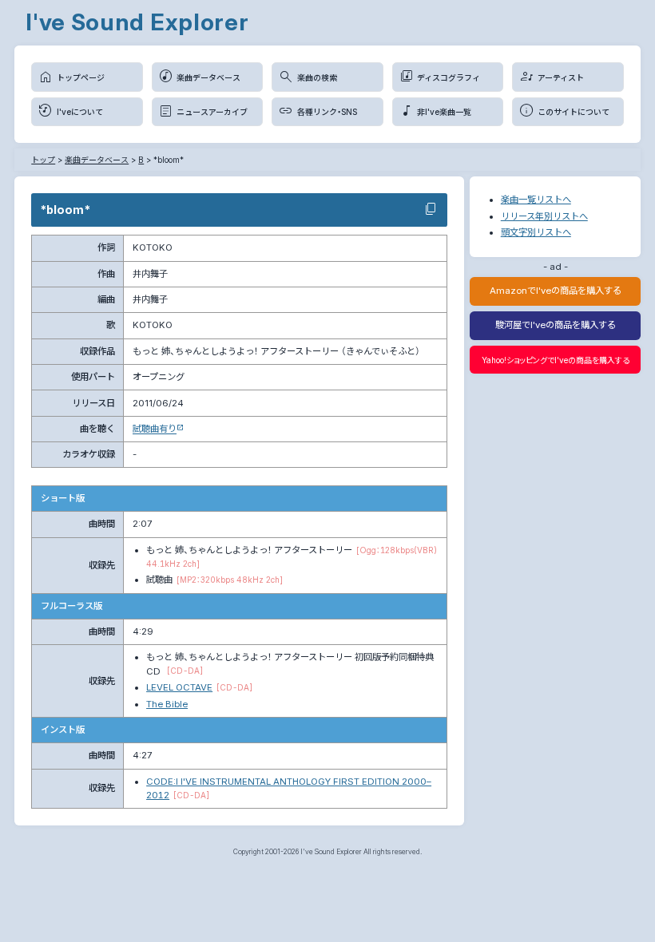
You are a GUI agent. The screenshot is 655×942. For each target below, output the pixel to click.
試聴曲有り (155, 428)
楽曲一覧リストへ (536, 199)
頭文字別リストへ (536, 232)
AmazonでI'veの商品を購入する (555, 290)
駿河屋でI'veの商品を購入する (555, 324)
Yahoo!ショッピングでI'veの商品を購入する (555, 360)
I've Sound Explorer (137, 22)
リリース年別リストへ (544, 216)
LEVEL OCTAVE (179, 687)
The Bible (167, 704)
